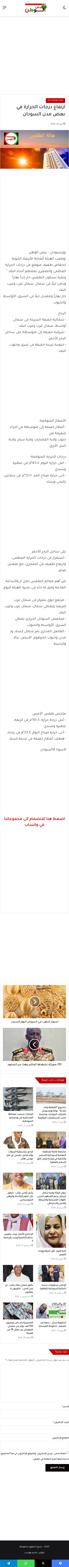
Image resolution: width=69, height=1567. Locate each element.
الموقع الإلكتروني (60, 1438)
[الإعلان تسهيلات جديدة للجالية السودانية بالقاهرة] (51, 1273)
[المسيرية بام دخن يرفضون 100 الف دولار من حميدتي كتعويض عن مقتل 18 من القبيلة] (18, 1310)
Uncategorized (55, 100)
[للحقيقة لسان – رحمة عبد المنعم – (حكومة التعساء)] (51, 1310)
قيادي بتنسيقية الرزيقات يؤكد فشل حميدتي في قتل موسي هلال (19, 1155)
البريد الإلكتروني (61, 1422)
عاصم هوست (31, 1553)
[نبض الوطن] (34, 8)
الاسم (65, 1407)
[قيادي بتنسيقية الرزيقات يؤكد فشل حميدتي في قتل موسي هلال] (18, 1140)
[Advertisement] (34, 54)
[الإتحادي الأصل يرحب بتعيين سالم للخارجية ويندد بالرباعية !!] (18, 1222)
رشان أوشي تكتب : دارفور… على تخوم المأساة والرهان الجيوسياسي (20, 1196)
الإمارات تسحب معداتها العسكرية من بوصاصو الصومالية (20, 1118)
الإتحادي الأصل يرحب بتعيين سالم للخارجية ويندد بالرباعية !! (18, 1238)
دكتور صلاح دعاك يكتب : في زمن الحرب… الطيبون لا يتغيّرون (19, 1289)
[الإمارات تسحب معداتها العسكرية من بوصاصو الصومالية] (18, 1099)
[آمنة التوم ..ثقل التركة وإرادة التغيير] (51, 1231)
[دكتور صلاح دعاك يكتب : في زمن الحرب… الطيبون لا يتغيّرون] (18, 1273)
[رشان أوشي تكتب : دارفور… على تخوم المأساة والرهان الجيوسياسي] (18, 1181)
